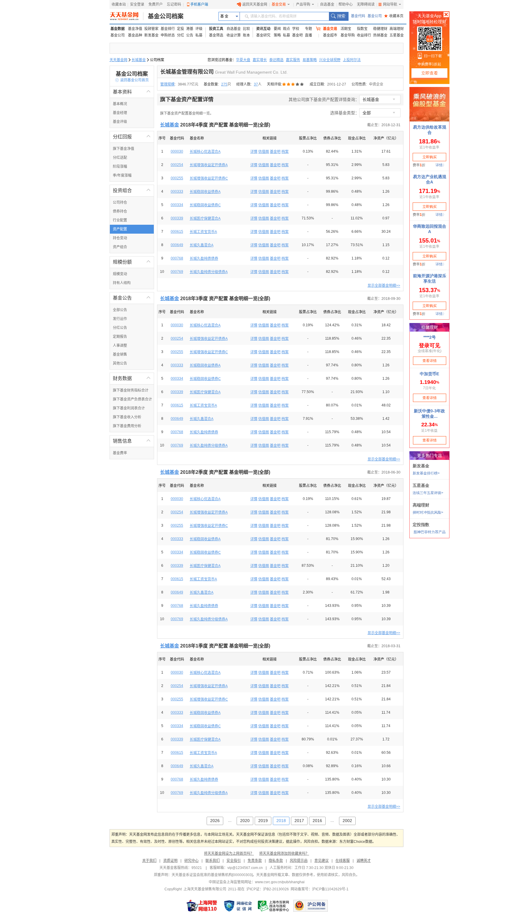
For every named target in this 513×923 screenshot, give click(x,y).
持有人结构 (122, 283)
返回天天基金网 (254, 4)
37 (256, 84)
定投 (180, 29)
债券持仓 (120, 211)
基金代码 (358, 16)
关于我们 (149, 861)
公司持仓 (120, 202)
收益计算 (234, 35)
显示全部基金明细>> (384, 286)
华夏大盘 (243, 60)
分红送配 (120, 158)
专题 (308, 29)
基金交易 (279, 4)
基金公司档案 (165, 16)
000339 (177, 218)
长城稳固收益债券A (205, 192)
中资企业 (376, 84)
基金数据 (117, 29)
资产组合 (120, 247)
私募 (198, 35)
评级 (198, 29)
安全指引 (234, 861)
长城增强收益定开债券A (209, 165)
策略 (277, 35)
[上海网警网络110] (202, 906)
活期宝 (346, 29)
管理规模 (167, 84)
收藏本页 (393, 16)
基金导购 (348, 35)
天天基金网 (118, 60)
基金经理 (120, 113)
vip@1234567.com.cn (245, 868)
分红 (180, 35)
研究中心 (191, 861)
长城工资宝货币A (203, 232)
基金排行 (168, 29)
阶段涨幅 (120, 166)
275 (224, 84)
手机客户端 (199, 4)
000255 (177, 178)
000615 (177, 231)
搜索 (338, 16)
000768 (177, 258)
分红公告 (120, 328)
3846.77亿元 (188, 84)
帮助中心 (345, 4)
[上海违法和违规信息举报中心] (273, 906)
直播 (308, 35)
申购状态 (168, 35)
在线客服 (342, 861)
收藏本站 (119, 4)
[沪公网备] (310, 906)
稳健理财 (380, 29)
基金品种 (135, 35)
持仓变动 (120, 238)
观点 (286, 29)
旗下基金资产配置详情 (186, 99)
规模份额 (132, 262)
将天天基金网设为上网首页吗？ (229, 853)
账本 (246, 35)
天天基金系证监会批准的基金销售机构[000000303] (212, 875)
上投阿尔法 (352, 60)
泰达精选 (276, 60)
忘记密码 (174, 4)
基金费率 (120, 453)
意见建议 (321, 861)
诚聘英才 (364, 861)
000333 (177, 191)
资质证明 (170, 861)
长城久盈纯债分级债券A (209, 272)
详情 (253, 152)
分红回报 (132, 136)
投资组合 (132, 190)
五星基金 (397, 35)
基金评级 (120, 122)
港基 (189, 29)
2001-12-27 (336, 84)
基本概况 (120, 104)
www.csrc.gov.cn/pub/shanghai (280, 882)
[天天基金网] (127, 16)
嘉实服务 (293, 60)
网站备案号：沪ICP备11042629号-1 (320, 889)
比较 (246, 29)
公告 (189, 35)
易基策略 (310, 60)
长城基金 (139, 60)
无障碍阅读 (366, 4)
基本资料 (132, 91)
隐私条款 (276, 861)
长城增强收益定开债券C (209, 178)
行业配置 (120, 220)
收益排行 (364, 35)
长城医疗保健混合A (205, 218)
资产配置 (120, 229)
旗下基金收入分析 (127, 417)
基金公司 (375, 16)
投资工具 (216, 29)
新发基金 (151, 35)
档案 (285, 152)
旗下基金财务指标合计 (130, 390)
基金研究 (263, 35)
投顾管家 (151, 29)
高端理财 (397, 29)
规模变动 (120, 274)
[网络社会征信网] (237, 906)
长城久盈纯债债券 (204, 259)
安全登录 (137, 4)
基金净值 (135, 29)
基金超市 (330, 35)
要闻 (277, 29)
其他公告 (120, 363)
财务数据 (132, 378)
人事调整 (120, 345)
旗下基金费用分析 (127, 426)
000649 (177, 245)
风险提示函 (299, 861)
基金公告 (132, 297)
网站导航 (390, 4)
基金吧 (297, 35)
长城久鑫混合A (201, 245)
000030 (177, 151)
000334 (177, 205)
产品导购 (303, 4)
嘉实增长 (260, 60)
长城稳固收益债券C (205, 205)
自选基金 (327, 4)
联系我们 (212, 861)
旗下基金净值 (123, 149)
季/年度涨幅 (122, 175)
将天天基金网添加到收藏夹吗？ (284, 853)
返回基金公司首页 (132, 80)
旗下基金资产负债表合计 (132, 399)
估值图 (263, 152)
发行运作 (120, 319)
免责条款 (255, 861)
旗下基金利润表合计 (129, 408)
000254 (177, 165)
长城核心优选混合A (205, 152)
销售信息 (132, 441)
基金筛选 (216, 35)
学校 (295, 29)
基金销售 (120, 354)
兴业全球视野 (330, 60)
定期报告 (120, 337)
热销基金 (380, 35)
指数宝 (362, 29)
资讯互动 (263, 29)
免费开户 (155, 4)
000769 (177, 272)
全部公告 (120, 310)
